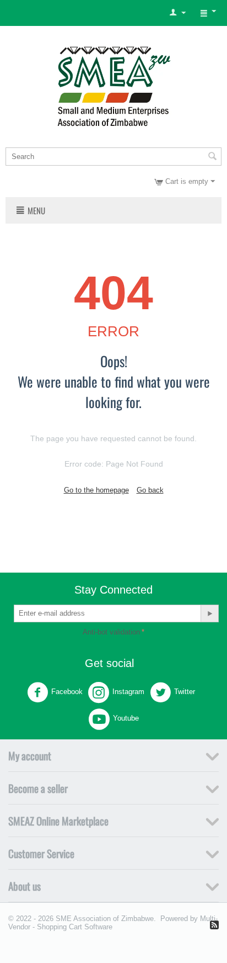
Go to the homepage (96, 490)
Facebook (67, 691)
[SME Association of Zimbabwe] (113, 85)
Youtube (126, 718)
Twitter (184, 691)
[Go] (209, 613)
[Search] (212, 157)
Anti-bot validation (111, 632)
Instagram (128, 691)
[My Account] (177, 13)
